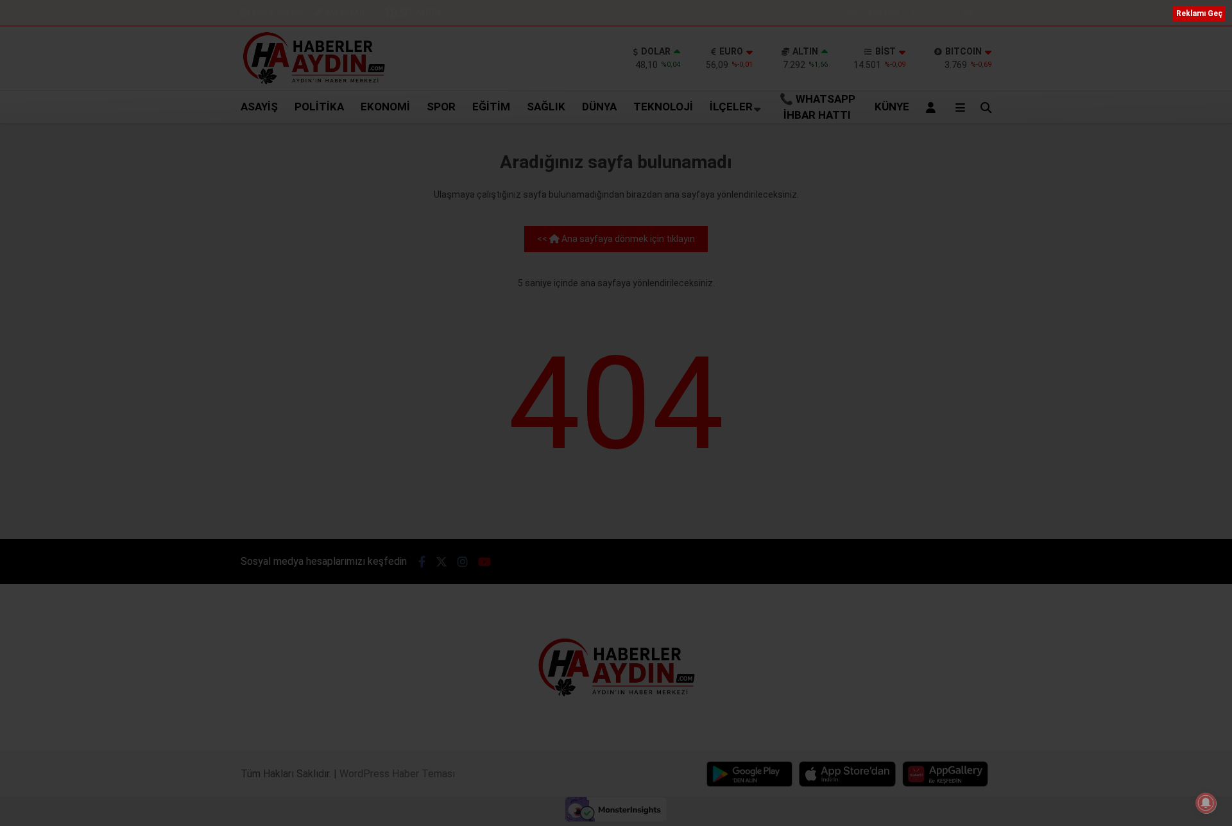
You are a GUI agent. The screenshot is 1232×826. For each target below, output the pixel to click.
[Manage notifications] (1205, 803)
